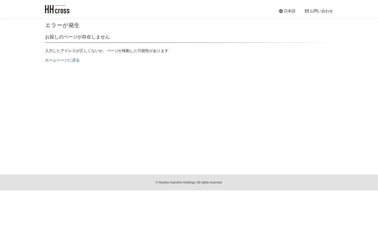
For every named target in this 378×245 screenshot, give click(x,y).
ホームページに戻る (62, 60)
